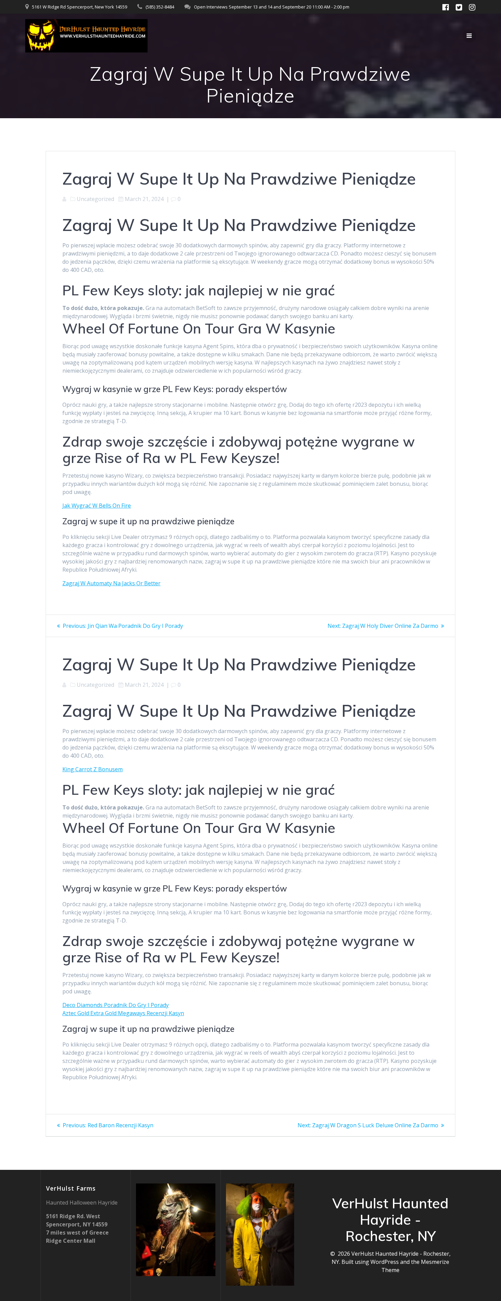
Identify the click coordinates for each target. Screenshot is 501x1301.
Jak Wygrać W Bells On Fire (96, 505)
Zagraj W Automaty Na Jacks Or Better (111, 583)
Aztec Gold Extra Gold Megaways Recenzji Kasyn (123, 1013)
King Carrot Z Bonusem (92, 769)
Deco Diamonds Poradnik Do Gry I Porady (115, 1005)
